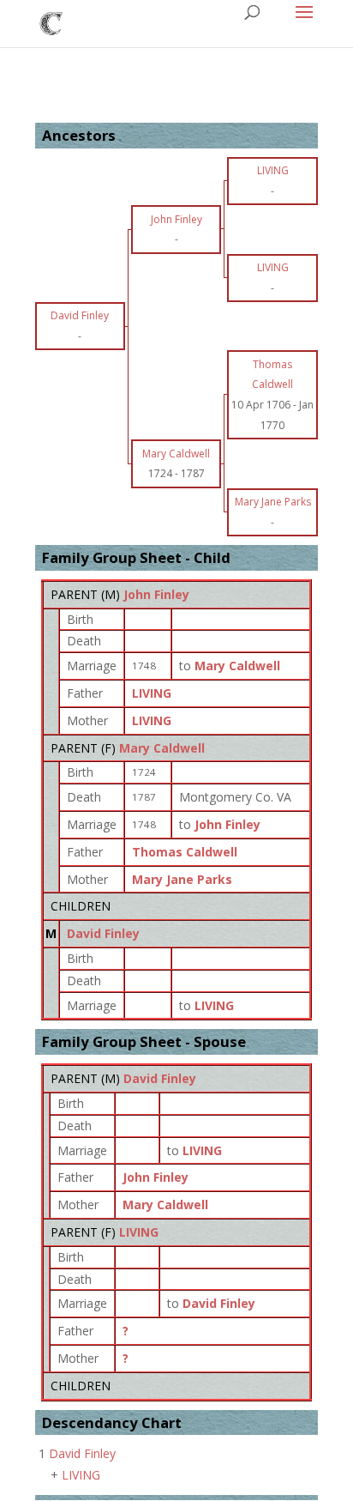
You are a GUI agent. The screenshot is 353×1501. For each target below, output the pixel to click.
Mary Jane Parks (182, 879)
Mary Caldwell (162, 748)
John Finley (156, 594)
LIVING (151, 693)
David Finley (103, 933)
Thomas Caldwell (184, 852)
